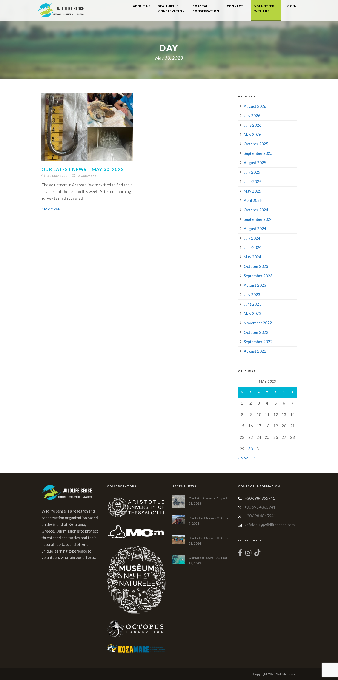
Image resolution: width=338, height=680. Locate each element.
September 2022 (258, 341)
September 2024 (258, 219)
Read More (50, 208)
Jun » (254, 458)
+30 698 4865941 (259, 507)
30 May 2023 (57, 176)
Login (291, 6)
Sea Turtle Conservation (171, 8)
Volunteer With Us (264, 8)
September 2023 (258, 275)
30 (250, 448)
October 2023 (256, 266)
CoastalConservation (205, 8)
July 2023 (252, 294)
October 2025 (256, 144)
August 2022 (255, 351)
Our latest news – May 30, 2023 (82, 169)
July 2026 (252, 115)
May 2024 (252, 257)
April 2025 (253, 200)
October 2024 (256, 209)
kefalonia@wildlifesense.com (270, 524)
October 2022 (256, 332)
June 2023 (252, 304)
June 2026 (252, 125)
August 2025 (255, 162)
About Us (142, 6)
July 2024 (252, 238)
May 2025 (252, 191)
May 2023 (252, 313)
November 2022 (258, 322)
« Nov (243, 458)
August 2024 (255, 228)
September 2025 (258, 153)
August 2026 (255, 106)
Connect (235, 6)
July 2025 (252, 172)
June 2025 (252, 181)
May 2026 (252, 134)
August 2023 (255, 285)
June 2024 (252, 247)
